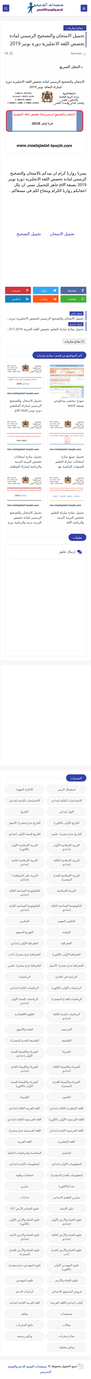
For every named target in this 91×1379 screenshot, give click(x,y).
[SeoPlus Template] (80, 1366)
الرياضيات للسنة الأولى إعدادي (24, 1001)
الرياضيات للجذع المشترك (66, 999)
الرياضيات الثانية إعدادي (24, 988)
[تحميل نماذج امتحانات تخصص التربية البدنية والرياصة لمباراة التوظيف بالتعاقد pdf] (24, 437)
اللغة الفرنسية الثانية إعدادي (66, 1130)
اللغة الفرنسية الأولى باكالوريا (66, 1119)
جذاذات (24, 1197)
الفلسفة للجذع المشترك (24, 1040)
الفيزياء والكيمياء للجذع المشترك (66, 1084)
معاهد (24, 1314)
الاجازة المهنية (24, 789)
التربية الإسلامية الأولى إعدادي (66, 847)
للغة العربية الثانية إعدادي (24, 1303)
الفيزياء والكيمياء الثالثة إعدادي (66, 1069)
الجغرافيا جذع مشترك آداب (24, 954)
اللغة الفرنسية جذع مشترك (24, 1130)
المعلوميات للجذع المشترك (66, 1175)
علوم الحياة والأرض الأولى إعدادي (66, 1222)
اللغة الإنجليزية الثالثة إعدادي (66, 1108)
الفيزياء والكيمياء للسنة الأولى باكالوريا (24, 1084)
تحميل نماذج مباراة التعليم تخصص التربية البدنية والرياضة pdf (67, 517)
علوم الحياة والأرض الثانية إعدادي (24, 1237)
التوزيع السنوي (24, 932)
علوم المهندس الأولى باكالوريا (66, 1267)
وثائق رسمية (24, 1336)
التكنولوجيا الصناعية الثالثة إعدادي (24, 892)
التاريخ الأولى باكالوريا (66, 823)
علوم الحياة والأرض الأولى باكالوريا (24, 1222)
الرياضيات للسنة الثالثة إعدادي (66, 1016)
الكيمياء (24, 1097)
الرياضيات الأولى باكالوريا (67, 988)
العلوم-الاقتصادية (24, 1014)
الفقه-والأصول (24, 1029)
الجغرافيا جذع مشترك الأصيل (66, 965)
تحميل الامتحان (61, 233)
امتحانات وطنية (25, 1175)
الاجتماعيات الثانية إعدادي (24, 800)
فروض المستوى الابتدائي (67, 1291)
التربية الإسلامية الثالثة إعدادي (66, 862)
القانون (66, 1097)
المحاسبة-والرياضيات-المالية (25, 1153)
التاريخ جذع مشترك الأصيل (24, 823)
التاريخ (24, 812)
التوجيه (66, 932)
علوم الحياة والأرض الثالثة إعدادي (66, 1237)
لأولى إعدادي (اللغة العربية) (67, 1303)
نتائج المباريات (24, 1325)
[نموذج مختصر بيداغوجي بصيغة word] (67, 381)
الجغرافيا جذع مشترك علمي (24, 965)
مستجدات (66, 1314)
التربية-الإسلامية (66, 890)
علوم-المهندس (24, 1280)
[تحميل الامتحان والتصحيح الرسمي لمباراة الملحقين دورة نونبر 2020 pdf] (24, 381)
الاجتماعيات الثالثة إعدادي (66, 800)
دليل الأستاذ (67, 1208)
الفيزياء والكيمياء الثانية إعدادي (24, 1069)
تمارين (24, 1186)
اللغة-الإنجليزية (66, 1142)
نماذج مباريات (75, 28)
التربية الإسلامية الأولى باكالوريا (24, 847)
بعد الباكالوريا (66, 1186)
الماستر (66, 1153)
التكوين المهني (66, 921)
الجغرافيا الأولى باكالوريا (66, 954)
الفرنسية (66, 1029)
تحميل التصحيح (29, 233)
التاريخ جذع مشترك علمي (66, 834)
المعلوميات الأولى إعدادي (66, 1164)
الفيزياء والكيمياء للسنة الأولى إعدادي (24, 1053)
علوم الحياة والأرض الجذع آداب (66, 1252)
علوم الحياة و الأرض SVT (24, 1208)
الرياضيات (24, 977)
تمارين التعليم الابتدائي (66, 1197)
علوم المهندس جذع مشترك (24, 1265)
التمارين (24, 921)
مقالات (67, 1325)
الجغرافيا (66, 943)
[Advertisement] (45, 715)
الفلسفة (67, 1040)
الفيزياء (66, 1051)
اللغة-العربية (24, 1142)
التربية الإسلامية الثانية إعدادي (24, 862)
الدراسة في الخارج (66, 977)
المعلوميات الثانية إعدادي (24, 1164)
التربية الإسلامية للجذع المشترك (66, 877)
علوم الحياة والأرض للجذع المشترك (24, 1252)
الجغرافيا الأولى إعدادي (24, 943)
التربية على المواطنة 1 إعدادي (24, 877)
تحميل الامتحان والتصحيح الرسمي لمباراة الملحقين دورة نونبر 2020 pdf (25, 405)
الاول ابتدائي (66, 812)
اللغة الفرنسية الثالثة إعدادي (25, 1119)
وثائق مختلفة (66, 1347)
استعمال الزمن (67, 789)
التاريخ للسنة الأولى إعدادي (25, 834)
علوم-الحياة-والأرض (66, 1280)
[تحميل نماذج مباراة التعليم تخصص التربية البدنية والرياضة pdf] (67, 493)
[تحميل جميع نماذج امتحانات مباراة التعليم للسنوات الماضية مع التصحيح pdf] (67, 437)
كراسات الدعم (24, 1291)
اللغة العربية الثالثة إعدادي (24, 1108)
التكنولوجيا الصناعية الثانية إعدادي (24, 908)
